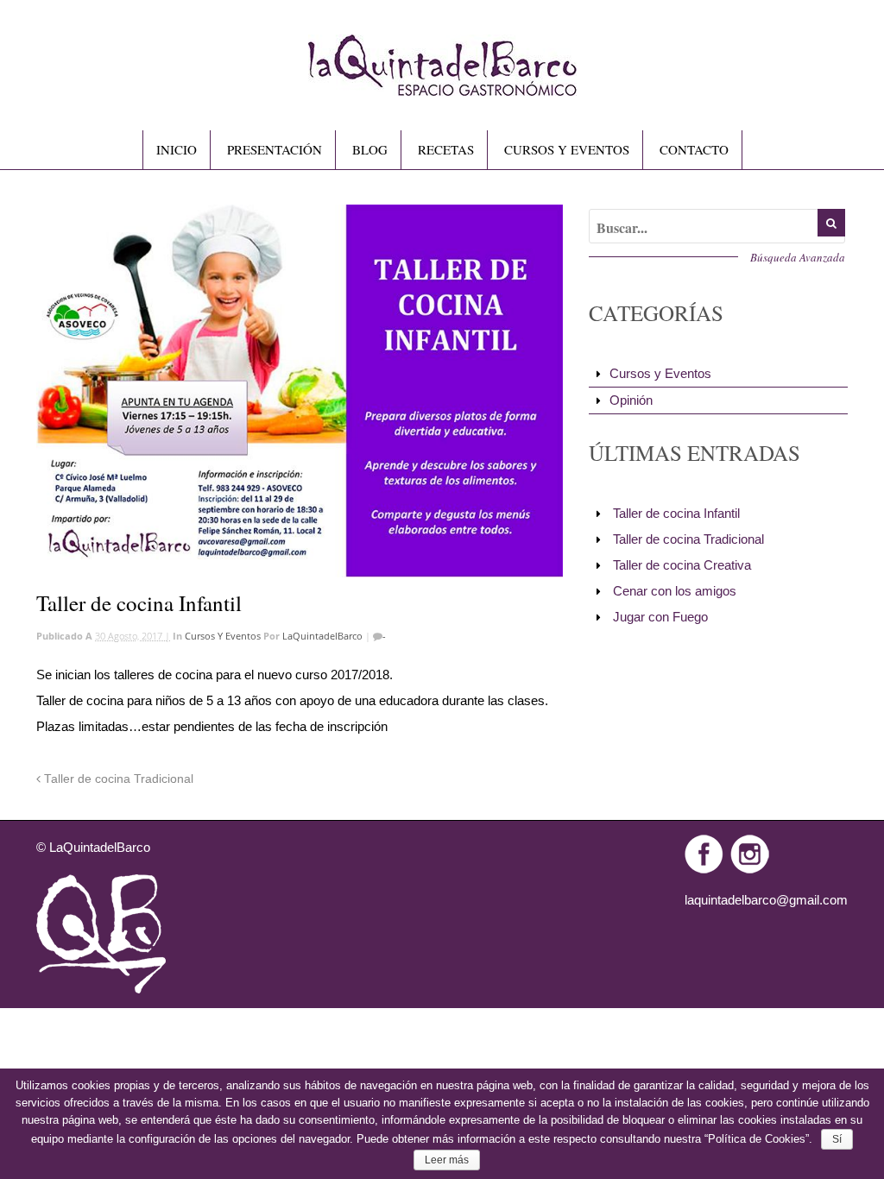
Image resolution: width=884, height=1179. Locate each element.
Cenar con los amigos (674, 590)
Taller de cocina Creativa (682, 565)
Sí (837, 1139)
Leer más (447, 1160)
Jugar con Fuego (660, 616)
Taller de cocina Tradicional (117, 778)
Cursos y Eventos (223, 635)
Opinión (631, 400)
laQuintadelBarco (322, 635)
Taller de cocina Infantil (676, 513)
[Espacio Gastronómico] (442, 88)
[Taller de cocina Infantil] (299, 391)
